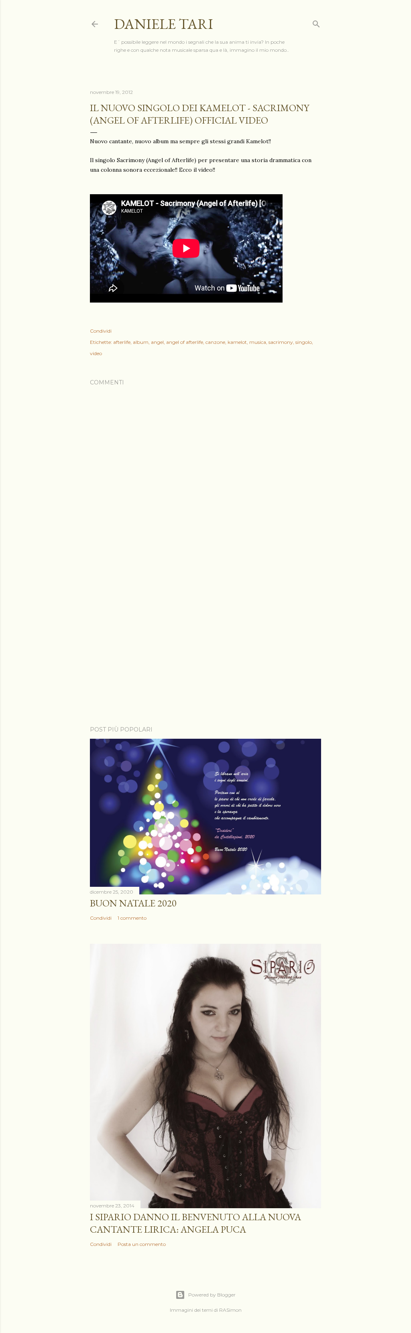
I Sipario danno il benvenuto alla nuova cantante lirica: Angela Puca (195, 1223)
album (141, 342)
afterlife (121, 342)
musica (257, 342)
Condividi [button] (101, 331)
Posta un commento (142, 1244)
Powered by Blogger (212, 1295)
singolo (303, 342)
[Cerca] (316, 22)
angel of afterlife (184, 342)
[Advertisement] (205, 649)
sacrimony (281, 342)
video (96, 353)
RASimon (230, 1310)
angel (157, 342)
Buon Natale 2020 (133, 903)
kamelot (237, 342)
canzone (215, 342)
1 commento (132, 918)
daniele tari (163, 23)
